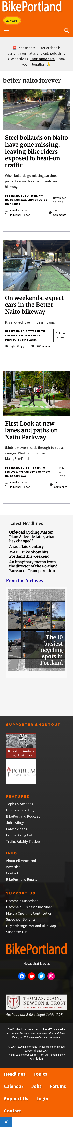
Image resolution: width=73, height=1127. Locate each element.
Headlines (14, 1074)
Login (42, 1098)
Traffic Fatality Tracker (23, 841)
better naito (14, 331)
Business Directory (20, 810)
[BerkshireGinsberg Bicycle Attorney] (21, 756)
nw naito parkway (31, 472)
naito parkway (29, 335)
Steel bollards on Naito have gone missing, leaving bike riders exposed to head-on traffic (36, 151)
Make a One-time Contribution (29, 913)
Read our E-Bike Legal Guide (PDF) (37, 1014)
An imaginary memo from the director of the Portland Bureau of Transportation (33, 566)
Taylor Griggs (17, 346)
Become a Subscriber (22, 900)
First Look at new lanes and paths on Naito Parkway (31, 430)
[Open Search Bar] (66, 31)
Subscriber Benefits (20, 919)
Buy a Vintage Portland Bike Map (31, 925)
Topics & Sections (19, 803)
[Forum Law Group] (21, 782)
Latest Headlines (26, 523)
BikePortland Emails (21, 879)
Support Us (16, 1098)
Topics (40, 1074)
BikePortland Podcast (23, 816)
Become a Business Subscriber (29, 907)
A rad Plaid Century (26, 546)
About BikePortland (21, 860)
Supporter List (17, 931)
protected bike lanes (21, 340)
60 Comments (44, 346)
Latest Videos (16, 829)
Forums (58, 1086)
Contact (12, 873)
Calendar (13, 1086)
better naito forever (21, 195)
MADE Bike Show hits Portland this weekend (29, 554)
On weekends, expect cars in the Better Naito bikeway (34, 304)
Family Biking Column (22, 835)
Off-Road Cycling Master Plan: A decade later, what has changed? (32, 536)
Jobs (36, 1086)
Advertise (13, 866)
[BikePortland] (32, 7)
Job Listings (15, 822)
